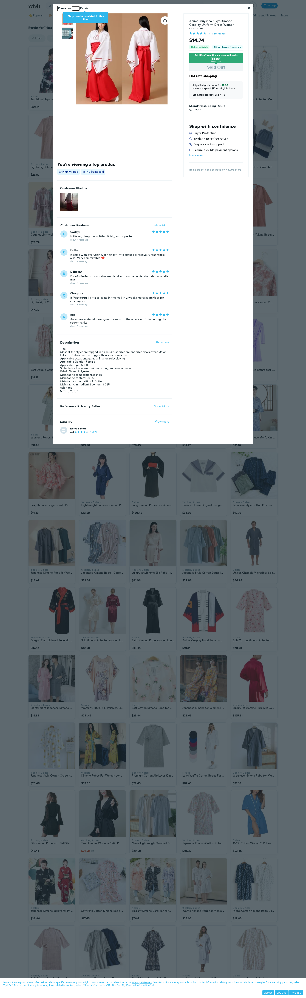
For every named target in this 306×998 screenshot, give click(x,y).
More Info (295, 992)
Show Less (162, 342)
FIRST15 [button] (216, 59)
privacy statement (142, 982)
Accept (268, 992)
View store (162, 421)
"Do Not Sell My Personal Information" (129, 985)
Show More (161, 225)
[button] (249, 8)
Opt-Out (281, 992)
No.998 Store (78, 428)
